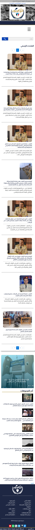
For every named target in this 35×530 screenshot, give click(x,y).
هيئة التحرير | (17, 3)
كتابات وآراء (12, 508)
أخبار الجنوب (27, 502)
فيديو (13, 510)
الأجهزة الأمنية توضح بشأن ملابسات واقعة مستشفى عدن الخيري (16, 380)
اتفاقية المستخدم (10, 514)
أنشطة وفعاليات (26, 512)
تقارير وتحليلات (27, 508)
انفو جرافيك (11, 512)
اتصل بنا (12, 3)
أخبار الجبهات (11, 502)
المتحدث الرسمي (10, 504)
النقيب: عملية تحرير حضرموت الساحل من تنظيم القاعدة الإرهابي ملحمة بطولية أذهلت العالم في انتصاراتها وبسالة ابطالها (18, 145)
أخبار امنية (12, 500)
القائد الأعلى (27, 500)
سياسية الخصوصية (25, 514)
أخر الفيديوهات (26, 391)
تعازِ (29, 510)
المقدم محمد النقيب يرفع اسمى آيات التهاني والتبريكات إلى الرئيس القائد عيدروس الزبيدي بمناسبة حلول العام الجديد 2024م (19, 258)
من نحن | (23, 3)
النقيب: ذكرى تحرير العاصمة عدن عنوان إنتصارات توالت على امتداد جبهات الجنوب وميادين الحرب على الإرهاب (18, 220)
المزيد (32, 483)
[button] (33, 386)
